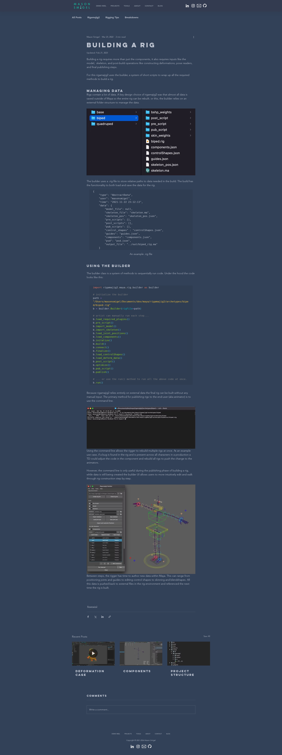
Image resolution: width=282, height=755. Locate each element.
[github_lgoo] (205, 6)
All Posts (77, 17)
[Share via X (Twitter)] (95, 616)
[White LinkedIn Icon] (187, 6)
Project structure (182, 673)
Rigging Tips (112, 17)
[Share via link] (109, 616)
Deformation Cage (89, 673)
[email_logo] (199, 6)
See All (207, 636)
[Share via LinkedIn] (102, 616)
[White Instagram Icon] (193, 6)
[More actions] (193, 37)
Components (137, 671)
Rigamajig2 (93, 17)
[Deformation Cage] (93, 654)
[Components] (141, 654)
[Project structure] (188, 654)
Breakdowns (131, 17)
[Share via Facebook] (88, 616)
